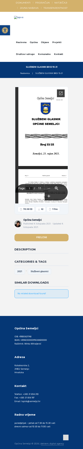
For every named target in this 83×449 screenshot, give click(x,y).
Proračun (42, 2)
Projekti (56, 42)
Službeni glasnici (39, 271)
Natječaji (60, 2)
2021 (19, 271)
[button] (5, 30)
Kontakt (58, 54)
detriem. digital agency (52, 444)
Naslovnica (25, 73)
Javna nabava (29, 7)
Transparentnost (55, 7)
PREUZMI (41, 237)
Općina (34, 42)
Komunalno (44, 54)
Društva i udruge (25, 54)
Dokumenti (23, 2)
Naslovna (21, 42)
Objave (45, 42)
